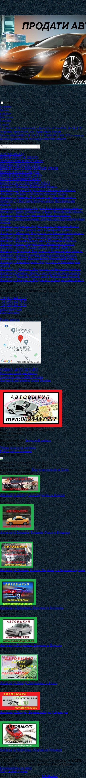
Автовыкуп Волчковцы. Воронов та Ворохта (31, 645)
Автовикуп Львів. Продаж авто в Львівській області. (36, 229)
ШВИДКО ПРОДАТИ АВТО (20, 164)
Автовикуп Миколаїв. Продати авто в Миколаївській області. (42, 233)
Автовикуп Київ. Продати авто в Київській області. (35, 215)
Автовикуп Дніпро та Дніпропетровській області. (34, 193)
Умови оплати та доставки (18, 447)
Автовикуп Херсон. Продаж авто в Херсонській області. (38, 258)
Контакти (6, 117)
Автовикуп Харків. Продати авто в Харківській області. (38, 254)
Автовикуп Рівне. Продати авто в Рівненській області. (37, 244)
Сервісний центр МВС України (21, 376)
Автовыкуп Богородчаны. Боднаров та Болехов (32, 495)
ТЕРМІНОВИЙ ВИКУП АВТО (21, 161)
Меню (9, 103)
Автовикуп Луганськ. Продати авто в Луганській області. (39, 226)
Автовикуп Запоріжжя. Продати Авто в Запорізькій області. (41, 208)
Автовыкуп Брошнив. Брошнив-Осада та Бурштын (35, 532)
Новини (5, 121)
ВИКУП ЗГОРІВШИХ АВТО (20, 179)
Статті (4, 124)
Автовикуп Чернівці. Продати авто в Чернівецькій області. (40, 272)
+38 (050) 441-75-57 (13, 305)
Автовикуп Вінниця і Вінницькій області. (28, 186)
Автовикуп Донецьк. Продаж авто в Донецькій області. (38, 197)
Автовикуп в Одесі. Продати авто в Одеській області (36, 236)
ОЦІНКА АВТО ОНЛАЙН (19, 369)
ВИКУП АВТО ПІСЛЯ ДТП (19, 172)
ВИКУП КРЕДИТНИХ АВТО (21, 175)
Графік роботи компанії (16, 451)
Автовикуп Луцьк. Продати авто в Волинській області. (38, 190)
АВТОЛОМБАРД (12, 154)
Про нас (5, 113)
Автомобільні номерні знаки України (25, 380)
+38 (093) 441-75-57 (13, 301)
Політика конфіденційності (18, 373)
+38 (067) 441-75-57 (13, 298)
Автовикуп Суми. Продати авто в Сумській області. (35, 247)
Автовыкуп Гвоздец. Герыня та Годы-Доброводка (34, 712)
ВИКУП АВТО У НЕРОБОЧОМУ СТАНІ (29, 168)
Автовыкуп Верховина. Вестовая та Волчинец (32, 607)
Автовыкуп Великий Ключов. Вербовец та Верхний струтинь (42, 570)
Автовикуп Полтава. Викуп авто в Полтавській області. (38, 240)
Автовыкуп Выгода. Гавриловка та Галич (28, 683)
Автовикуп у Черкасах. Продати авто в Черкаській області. (40, 269)
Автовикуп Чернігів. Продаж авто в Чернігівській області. (40, 276)
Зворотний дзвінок (38, 440)
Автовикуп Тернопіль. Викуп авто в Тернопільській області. (41, 251)
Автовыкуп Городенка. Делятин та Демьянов (31, 749)
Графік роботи (9, 319)
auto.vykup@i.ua (11, 308)
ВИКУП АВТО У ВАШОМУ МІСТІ (25, 182)
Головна (5, 106)
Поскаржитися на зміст (16, 767)
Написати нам (9, 312)
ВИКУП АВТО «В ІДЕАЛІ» (19, 157)
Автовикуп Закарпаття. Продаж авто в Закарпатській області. (42, 280)
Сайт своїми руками (14, 771)
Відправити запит (12, 440)
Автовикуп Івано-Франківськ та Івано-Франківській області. (41, 211)
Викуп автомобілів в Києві (50, 469)
